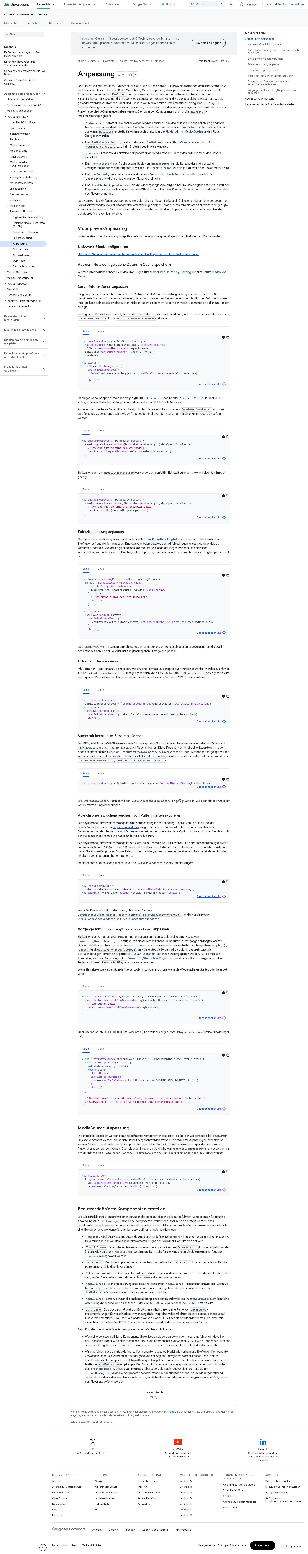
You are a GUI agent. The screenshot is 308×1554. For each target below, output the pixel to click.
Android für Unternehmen (67, 1486)
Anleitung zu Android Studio (239, 1484)
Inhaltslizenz (173, 1411)
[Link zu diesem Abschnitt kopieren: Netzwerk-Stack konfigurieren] (131, 247)
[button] (21, 94)
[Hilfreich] (222, 61)
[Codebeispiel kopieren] (228, 337)
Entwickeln (112, 4)
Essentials (43, 4)
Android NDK (230, 1507)
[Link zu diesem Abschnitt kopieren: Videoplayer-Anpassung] (130, 229)
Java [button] (101, 330)
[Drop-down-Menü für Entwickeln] (123, 4)
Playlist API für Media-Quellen (184, 131)
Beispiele (55, 23)
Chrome (113, 1529)
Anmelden (297, 4)
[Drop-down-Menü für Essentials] (55, 4)
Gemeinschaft (80, 23)
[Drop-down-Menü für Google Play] (152, 4)
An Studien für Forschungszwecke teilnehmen (283, 1500)
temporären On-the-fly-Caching (170, 272)
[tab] (86, 331)
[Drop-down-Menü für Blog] (176, 4)
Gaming (99, 1481)
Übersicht (10, 23)
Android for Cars (146, 1498)
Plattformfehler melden (278, 1481)
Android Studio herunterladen (240, 1501)
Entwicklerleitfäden (233, 1490)
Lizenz (74, 1545)
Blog (168, 4)
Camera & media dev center (25, 14)
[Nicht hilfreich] (227, 61)
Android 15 (186, 1492)
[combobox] (207, 4)
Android (56, 1481)
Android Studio (276, 4)
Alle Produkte (183, 1529)
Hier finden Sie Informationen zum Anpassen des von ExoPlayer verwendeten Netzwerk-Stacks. (138, 254)
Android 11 (186, 1515)
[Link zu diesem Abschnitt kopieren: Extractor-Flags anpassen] (124, 661)
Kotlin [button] (86, 330)
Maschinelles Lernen (106, 1486)
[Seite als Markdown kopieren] (130, 75)
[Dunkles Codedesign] (223, 337)
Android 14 (186, 1498)
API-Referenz (230, 1496)
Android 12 (186, 1509)
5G (96, 1509)
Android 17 (186, 1481)
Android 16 (186, 1486)
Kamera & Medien (105, 1498)
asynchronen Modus (126, 827)
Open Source (59, 1498)
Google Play (140, 4)
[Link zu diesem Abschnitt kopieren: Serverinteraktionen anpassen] (131, 287)
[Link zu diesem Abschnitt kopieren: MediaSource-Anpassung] (132, 1128)
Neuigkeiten (59, 1503)
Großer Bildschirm (147, 1481)
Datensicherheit (61, 1492)
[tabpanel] (154, 362)
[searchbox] (24, 34)
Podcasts (57, 1515)
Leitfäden (33, 23)
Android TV (143, 1503)
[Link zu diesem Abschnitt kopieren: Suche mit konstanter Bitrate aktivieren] (146, 736)
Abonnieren (262, 1545)
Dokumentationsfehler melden (282, 1486)
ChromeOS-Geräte (148, 1492)
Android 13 (186, 1503)
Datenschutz (102, 1503)
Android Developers (88, 60)
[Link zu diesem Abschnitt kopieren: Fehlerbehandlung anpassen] (127, 532)
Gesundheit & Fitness (107, 1492)
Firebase (130, 1529)
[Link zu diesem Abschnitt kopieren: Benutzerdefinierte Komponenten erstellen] (168, 1209)
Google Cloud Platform (155, 1529)
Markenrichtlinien (92, 1545)
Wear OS (142, 1486)
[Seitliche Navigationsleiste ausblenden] (43, 1547)
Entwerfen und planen (77, 4)
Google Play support (276, 1492)
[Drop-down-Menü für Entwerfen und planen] (96, 4)
